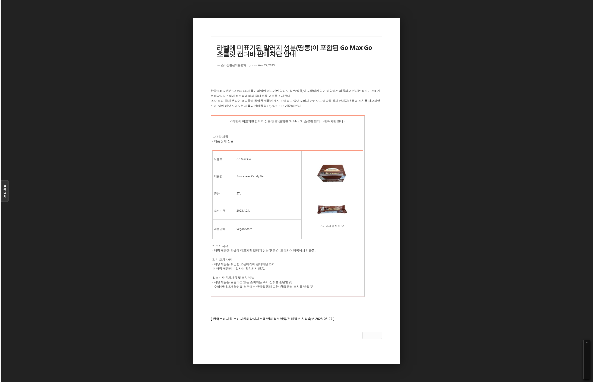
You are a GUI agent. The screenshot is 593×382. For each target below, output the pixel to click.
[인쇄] (587, 375)
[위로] (587, 363)
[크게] (587, 350)
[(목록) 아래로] (587, 369)
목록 (4, 191)
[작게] (587, 356)
